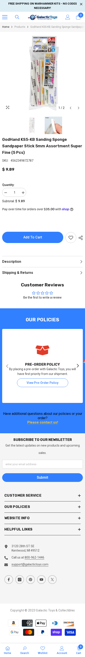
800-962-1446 (34, 557)
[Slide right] (77, 366)
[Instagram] (19, 579)
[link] (42, 366)
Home (5, 26)
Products (19, 26)
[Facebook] (8, 579)
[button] (70, 108)
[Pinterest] (30, 579)
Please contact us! (42, 422)
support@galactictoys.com (30, 564)
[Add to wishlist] (70, 237)
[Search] (17, 17)
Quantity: (8, 185)
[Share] (79, 238)
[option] (42, 72)
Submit (42, 477)
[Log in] (67, 17)
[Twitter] (52, 579)
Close (81, 4)
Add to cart (32, 237)
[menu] (4, 17)
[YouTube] (41, 579)
